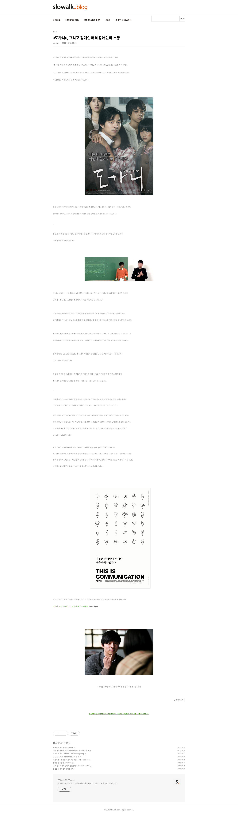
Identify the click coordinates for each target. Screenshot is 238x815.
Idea (107, 19)
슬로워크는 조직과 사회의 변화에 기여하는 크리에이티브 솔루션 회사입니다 (87, 783)
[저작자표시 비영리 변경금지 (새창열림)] (83, 733)
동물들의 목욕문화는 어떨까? (63, 769)
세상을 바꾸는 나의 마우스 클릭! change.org (68, 754)
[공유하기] (61, 733)
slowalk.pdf (93, 606)
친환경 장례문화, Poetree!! (62, 763)
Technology (72, 19)
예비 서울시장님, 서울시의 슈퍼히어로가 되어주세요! (71, 751)
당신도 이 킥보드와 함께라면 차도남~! (66, 757)
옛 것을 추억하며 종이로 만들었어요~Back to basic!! (71, 766)
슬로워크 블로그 (66, 779)
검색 (182, 19)
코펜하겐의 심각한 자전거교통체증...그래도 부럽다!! (70, 760)
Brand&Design (91, 19)
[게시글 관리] (65, 733)
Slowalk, (113, 810)
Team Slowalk (122, 19)
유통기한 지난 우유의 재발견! (63, 748)
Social (56, 19)
